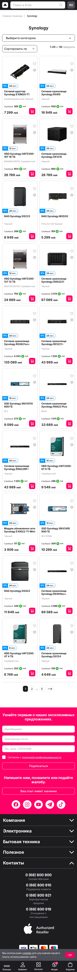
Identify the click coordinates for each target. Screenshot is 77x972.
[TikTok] (61, 804)
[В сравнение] (34, 70)
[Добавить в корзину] (32, 111)
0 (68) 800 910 (38, 885)
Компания (14, 820)
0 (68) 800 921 (38, 895)
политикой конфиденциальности (41, 757)
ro (71, 5)
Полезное (13, 852)
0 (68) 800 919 (38, 909)
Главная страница (12, 15)
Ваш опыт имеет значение (38, 791)
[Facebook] (16, 804)
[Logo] (5, 5)
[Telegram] (49, 804)
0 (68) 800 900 (38, 875)
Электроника (17, 831)
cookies (26, 953)
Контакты (13, 862)
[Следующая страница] (50, 689)
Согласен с (34, 757)
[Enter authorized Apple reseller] (39, 928)
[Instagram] (27, 804)
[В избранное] (34, 63)
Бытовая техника (21, 841)
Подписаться (38, 766)
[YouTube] (38, 804)
